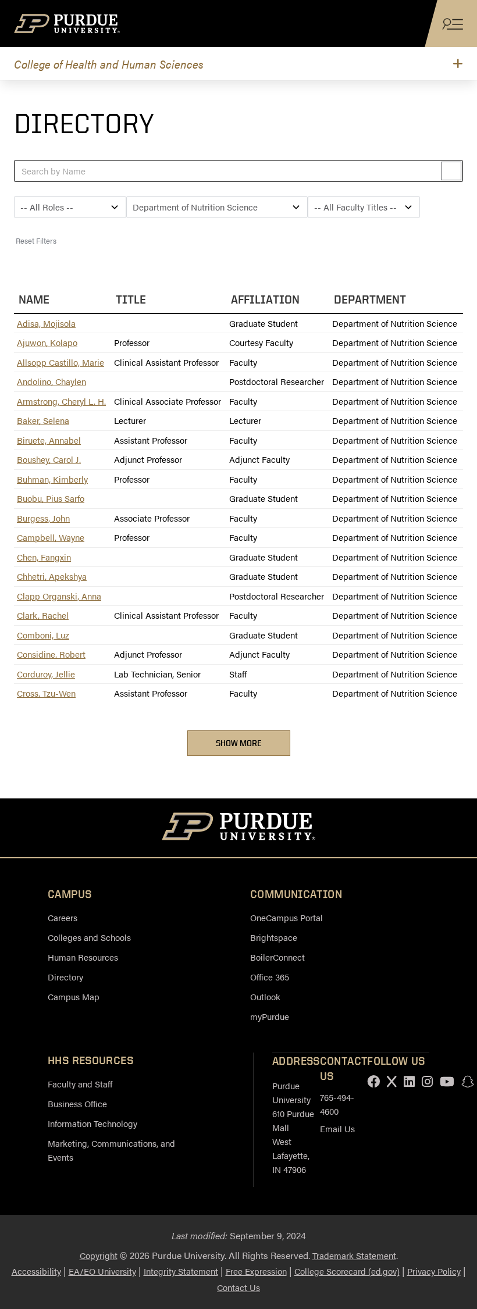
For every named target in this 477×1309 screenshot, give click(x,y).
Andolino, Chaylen (51, 381)
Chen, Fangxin (44, 557)
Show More (239, 742)
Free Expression (256, 1271)
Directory (65, 977)
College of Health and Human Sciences (109, 63)
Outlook (265, 996)
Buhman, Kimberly (52, 479)
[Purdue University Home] (239, 828)
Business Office (77, 1103)
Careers (62, 917)
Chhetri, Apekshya (52, 576)
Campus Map (73, 996)
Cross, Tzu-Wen (46, 693)
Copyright (99, 1255)
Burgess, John (43, 518)
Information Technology (92, 1123)
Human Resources (83, 957)
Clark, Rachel (43, 615)
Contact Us (238, 1287)
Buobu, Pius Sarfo (50, 498)
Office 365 (269, 977)
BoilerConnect (277, 957)
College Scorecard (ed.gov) (347, 1271)
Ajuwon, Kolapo (47, 342)
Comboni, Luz (43, 635)
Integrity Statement (181, 1271)
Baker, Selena (43, 420)
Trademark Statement (354, 1255)
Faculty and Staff (80, 1084)
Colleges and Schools (89, 937)
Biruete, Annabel (49, 440)
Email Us (337, 1128)
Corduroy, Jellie (46, 674)
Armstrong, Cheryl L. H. (61, 401)
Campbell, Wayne (50, 537)
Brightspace (273, 937)
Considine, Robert (51, 654)
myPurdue (269, 1016)
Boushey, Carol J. (49, 459)
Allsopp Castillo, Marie (60, 362)
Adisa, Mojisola (46, 323)
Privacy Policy (434, 1271)
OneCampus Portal (286, 917)
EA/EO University (102, 1271)
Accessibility (36, 1271)
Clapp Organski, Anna (59, 596)
